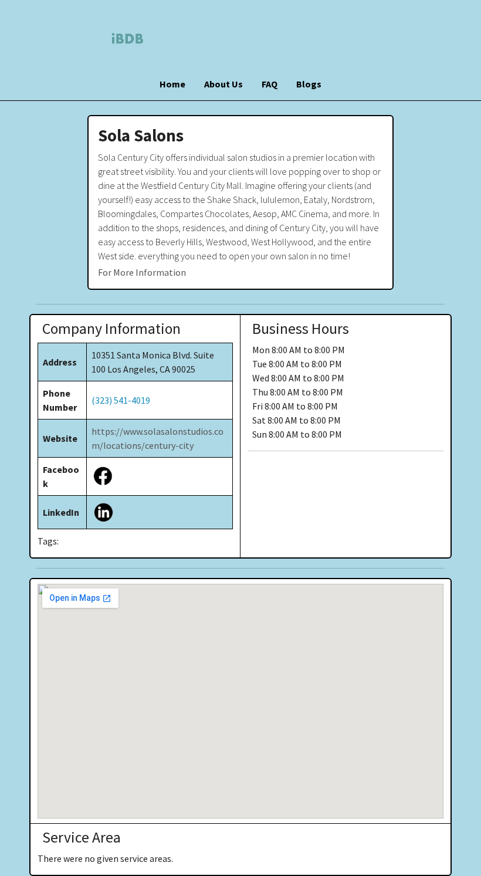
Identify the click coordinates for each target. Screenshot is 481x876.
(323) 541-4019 (121, 400)
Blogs (308, 84)
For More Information (142, 272)
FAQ (269, 84)
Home (172, 84)
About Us (223, 84)
